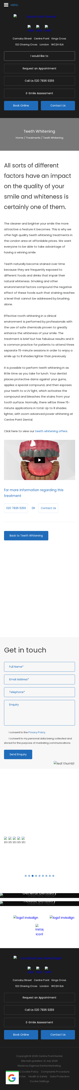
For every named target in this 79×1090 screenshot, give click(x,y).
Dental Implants (22, 614)
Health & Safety (37, 1076)
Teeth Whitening (53, 138)
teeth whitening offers (51, 431)
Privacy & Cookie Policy (23, 1071)
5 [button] (39, 876)
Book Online (21, 105)
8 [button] (50, 876)
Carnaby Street (22, 38)
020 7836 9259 (39, 81)
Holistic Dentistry (22, 587)
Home (19, 138)
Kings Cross (59, 38)
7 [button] (46, 876)
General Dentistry (23, 580)
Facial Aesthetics (23, 620)
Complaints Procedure (55, 1071)
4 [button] (36, 876)
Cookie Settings (39, 1081)
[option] (39, 825)
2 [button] (29, 876)
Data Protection (59, 1076)
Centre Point (41, 38)
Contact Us (58, 105)
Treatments (33, 138)
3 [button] (33, 876)
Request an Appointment (39, 68)
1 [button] (26, 876)
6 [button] (43, 876)
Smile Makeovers (22, 607)
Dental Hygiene (21, 594)
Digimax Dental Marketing (45, 1066)
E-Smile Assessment (39, 93)
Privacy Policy (36, 732)
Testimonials (17, 864)
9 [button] (53, 876)
